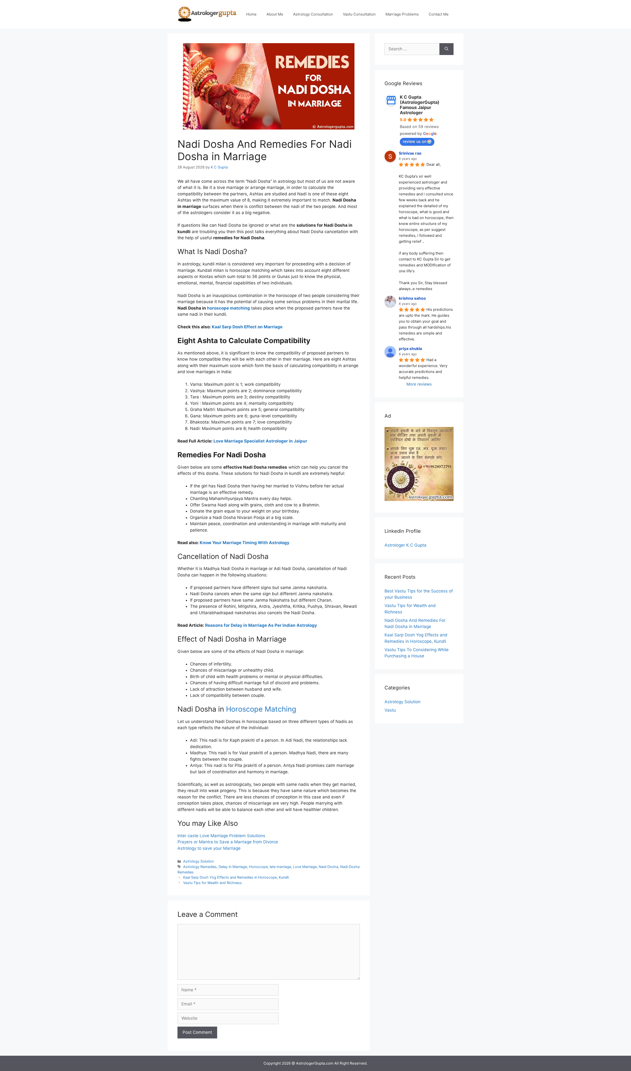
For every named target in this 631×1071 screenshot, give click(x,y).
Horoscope (258, 867)
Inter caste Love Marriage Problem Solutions (221, 835)
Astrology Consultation (313, 14)
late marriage (280, 867)
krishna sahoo (412, 298)
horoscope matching (228, 308)
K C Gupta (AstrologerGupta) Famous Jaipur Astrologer (419, 104)
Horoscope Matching (261, 709)
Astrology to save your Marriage (209, 848)
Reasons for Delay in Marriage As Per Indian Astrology (261, 625)
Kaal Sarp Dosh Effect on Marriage (247, 326)
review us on (414, 141)
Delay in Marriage (233, 867)
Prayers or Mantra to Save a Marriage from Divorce (227, 841)
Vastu (390, 710)
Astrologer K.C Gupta (405, 545)
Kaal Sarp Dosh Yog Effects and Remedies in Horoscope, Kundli (236, 877)
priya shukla (410, 348)
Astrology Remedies (200, 867)
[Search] (446, 49)
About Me (274, 14)
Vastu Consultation (359, 14)
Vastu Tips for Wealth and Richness (212, 883)
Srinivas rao (410, 153)
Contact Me (439, 14)
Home (251, 14)
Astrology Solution (198, 861)
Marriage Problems (402, 14)
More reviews (419, 384)
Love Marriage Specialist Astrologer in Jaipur (260, 441)
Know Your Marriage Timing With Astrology (244, 542)
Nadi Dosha (328, 867)
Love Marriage (305, 867)
